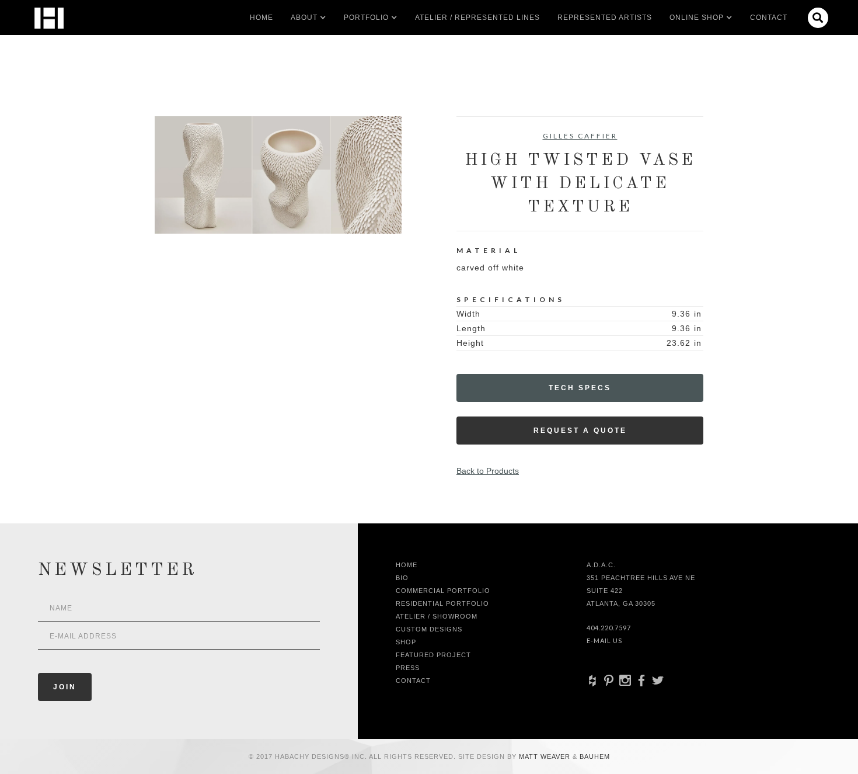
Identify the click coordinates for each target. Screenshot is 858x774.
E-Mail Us (604, 640)
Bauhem (593, 756)
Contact (768, 17)
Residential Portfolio (442, 603)
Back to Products (487, 470)
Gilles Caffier (580, 135)
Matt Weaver (546, 756)
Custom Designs (429, 629)
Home (261, 17)
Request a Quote (580, 430)
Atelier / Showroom (436, 616)
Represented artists (604, 17)
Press (408, 667)
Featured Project (433, 654)
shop (406, 641)
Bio (402, 577)
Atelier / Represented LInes (477, 17)
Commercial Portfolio (443, 590)
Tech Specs (580, 388)
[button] (304, 17)
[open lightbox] (278, 175)
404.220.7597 (609, 627)
